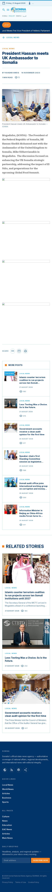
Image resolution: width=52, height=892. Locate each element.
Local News (10, 37)
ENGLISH (12, 16)
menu (8, 9)
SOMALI (5, 16)
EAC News (7, 829)
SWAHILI (19, 16)
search (3, 9)
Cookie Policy (33, 882)
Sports (5, 802)
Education (7, 825)
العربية (24, 16)
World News (8, 789)
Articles (6, 793)
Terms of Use (20, 882)
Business (6, 798)
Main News (7, 838)
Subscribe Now (40, 860)
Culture (5, 816)
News (5, 821)
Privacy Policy (7, 882)
